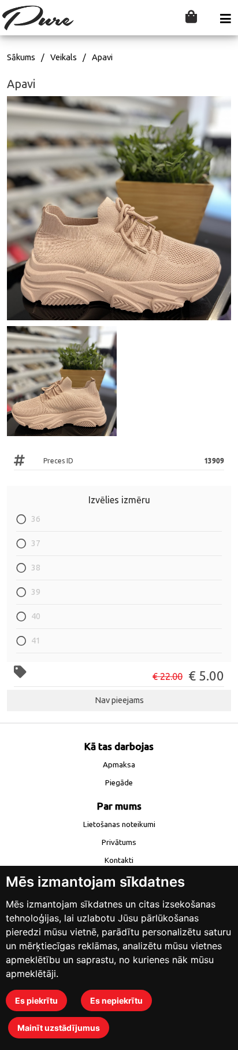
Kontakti (119, 860)
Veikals (63, 57)
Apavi (102, 57)
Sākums (21, 57)
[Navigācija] (225, 19)
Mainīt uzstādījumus (58, 1028)
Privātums (119, 842)
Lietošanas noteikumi (119, 824)
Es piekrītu (36, 1000)
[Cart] (191, 17)
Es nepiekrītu (116, 1000)
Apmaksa (119, 764)
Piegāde (119, 782)
